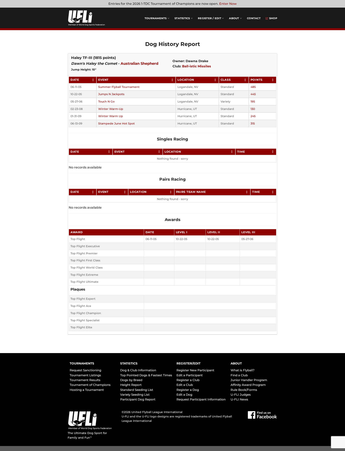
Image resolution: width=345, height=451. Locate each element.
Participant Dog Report (137, 399)
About (234, 18)
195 (253, 101)
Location (185, 80)
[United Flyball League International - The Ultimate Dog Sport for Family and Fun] (92, 18)
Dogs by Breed (131, 380)
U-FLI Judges (241, 394)
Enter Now (228, 4)
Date (74, 80)
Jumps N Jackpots (111, 94)
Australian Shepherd (139, 63)
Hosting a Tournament (87, 390)
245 (253, 116)
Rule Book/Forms (244, 390)
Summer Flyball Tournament (119, 87)
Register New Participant (195, 370)
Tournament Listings (85, 375)
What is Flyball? (243, 370)
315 (253, 123)
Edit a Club (184, 385)
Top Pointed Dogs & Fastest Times (146, 375)
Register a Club (187, 380)
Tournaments (156, 18)
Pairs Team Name (191, 192)
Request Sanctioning (85, 370)
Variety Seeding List (135, 394)
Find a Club (239, 375)
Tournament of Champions (90, 385)
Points (257, 80)
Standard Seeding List (136, 390)
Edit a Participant (189, 375)
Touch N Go (106, 101)
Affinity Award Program (248, 385)
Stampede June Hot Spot (116, 123)
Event (103, 80)
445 (253, 94)
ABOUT (236, 363)
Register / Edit (209, 18)
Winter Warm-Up (110, 109)
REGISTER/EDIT (188, 363)
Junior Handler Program (249, 380)
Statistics (182, 18)
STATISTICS (129, 363)
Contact (254, 18)
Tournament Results (85, 380)
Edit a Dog (184, 394)
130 (253, 109)
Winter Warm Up (110, 116)
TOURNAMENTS (82, 363)
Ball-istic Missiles (196, 66)
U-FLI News (239, 399)
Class (226, 80)
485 (253, 87)
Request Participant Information (201, 399)
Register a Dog (187, 390)
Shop (273, 18)
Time (241, 151)
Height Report (131, 385)
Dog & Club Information (138, 370)
